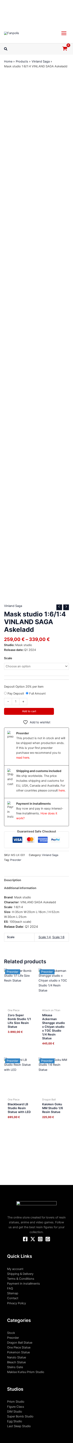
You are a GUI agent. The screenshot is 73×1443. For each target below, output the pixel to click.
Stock (11, 1333)
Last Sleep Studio (19, 1426)
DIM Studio (14, 1411)
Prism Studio (15, 1401)
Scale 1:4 (45, 937)
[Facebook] (25, 1239)
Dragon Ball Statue (19, 1342)
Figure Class (15, 1407)
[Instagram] (40, 1239)
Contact (12, 1298)
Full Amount (37, 693)
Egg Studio (14, 1421)
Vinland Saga (13, 606)
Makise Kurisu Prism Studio (25, 1372)
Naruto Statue (16, 1357)
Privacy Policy (16, 1303)
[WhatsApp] (47, 1239)
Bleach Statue (16, 1362)
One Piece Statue (18, 1347)
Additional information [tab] (20, 888)
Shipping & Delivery (20, 1274)
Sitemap (12, 1293)
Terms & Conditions (20, 1279)
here (62, 790)
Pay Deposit (16, 693)
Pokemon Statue (18, 1352)
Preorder (15, 859)
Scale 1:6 (58, 937)
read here (22, 757)
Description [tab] (12, 880)
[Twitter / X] (32, 1239)
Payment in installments (23, 1283)
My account (15, 1269)
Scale (8, 658)
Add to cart (29, 711)
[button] (6, 49)
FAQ (10, 1288)
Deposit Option (24, 686)
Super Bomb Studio (20, 1416)
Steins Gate (15, 1367)
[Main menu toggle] (64, 33)
